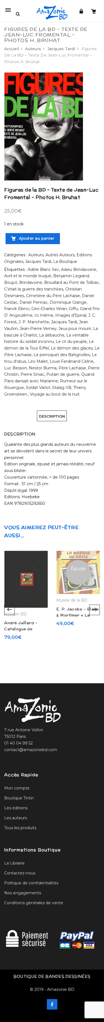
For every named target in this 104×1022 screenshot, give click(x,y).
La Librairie (14, 863)
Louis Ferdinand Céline (71, 361)
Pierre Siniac (32, 374)
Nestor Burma (43, 367)
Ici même (43, 315)
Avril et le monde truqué (27, 275)
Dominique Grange (68, 302)
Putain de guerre (62, 374)
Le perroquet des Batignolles (62, 354)
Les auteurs (15, 817)
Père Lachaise (72, 367)
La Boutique (65, 261)
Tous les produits (20, 827)
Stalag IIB (61, 387)
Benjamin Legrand (71, 275)
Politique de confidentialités (31, 882)
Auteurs (33, 48)
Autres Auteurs (60, 254)
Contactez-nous (19, 873)
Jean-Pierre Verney (38, 328)
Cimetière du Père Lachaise (53, 295)
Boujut (10, 282)
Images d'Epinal (70, 315)
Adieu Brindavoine (78, 269)
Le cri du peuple (71, 341)
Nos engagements (22, 892)
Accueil (11, 48)
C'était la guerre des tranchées (33, 289)
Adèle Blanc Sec (43, 269)
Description (52, 416)
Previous (9, 610)
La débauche (51, 335)
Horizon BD (15, 614)
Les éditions (15, 807)
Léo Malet (38, 361)
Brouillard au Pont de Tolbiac (71, 282)
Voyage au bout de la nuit (55, 394)
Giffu (73, 308)
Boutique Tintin (19, 798)
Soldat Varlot (38, 387)
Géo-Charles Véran (49, 308)
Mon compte (17, 788)
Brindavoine (30, 282)
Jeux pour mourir (75, 328)
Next (94, 610)
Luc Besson (15, 367)
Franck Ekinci (16, 308)
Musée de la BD (71, 600)
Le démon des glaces (72, 348)
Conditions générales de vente (33, 902)
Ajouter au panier (36, 238)
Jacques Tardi (61, 48)
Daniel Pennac (33, 302)
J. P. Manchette (34, 321)
